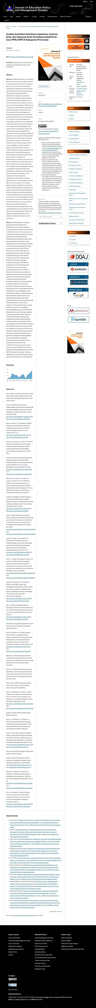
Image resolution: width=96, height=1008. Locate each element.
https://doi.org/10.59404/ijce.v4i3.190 (17, 617)
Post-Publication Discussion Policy (45, 957)
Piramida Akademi (81, 88)
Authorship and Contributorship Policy (72, 949)
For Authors (72, 239)
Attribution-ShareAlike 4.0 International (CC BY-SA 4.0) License (51, 150)
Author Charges (73, 172)
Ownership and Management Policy (19, 940)
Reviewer (71, 115)
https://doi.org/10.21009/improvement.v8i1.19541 (21, 529)
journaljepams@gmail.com (21, 999)
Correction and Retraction (76, 220)
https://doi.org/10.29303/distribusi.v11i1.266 (19, 783)
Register (18, 16)
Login (11, 16)
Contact (71, 119)
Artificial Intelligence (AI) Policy (78, 155)
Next (58, 911)
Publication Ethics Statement (43, 940)
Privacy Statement (74, 142)
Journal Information (14, 938)
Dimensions (79, 94)
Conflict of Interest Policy (76, 213)
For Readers (72, 236)
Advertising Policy (40, 952)
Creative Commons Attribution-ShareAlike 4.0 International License (48, 131)
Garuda (78, 93)
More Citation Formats (46, 216)
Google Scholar (80, 91)
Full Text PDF (44, 86)
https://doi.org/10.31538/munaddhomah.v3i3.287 (20, 573)
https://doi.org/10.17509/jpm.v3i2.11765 (18, 804)
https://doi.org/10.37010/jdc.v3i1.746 (17, 435)
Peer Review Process (75, 165)
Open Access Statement (76, 176)
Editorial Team (73, 112)
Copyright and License (75, 179)
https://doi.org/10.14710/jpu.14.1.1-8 (20, 765)
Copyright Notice (74, 138)
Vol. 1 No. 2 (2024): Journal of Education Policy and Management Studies (38, 26)
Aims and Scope (73, 162)
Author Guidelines (74, 131)
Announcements (52, 16)
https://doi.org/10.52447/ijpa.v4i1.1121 (17, 598)
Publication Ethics (74, 158)
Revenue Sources (74, 216)
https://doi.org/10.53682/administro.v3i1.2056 (19, 704)
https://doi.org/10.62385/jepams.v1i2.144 (21, 57)
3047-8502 (79, 76)
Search (89, 16)
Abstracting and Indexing (76, 223)
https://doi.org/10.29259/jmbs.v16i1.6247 (18, 646)
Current (34, 16)
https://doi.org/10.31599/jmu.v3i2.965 (17, 508)
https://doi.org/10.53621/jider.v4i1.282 (17, 552)
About (7, 20)
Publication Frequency (75, 169)
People (26, 16)
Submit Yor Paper (65, 16)
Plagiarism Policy (40, 969)
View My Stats (12, 989)
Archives (42, 16)
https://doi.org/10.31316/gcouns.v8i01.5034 (19, 469)
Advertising (72, 190)
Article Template (74, 135)
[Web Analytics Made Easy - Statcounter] (12, 986)
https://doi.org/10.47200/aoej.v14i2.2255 (18, 416)
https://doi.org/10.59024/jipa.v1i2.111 (19, 744)
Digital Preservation (75, 186)
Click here (79, 97)
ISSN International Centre (80, 82)
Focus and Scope (13, 943)
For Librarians (73, 243)
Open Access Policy (41, 943)
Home (5, 16)
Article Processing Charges (69, 943)
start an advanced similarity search (24, 915)
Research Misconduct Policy (77, 204)
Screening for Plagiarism (76, 183)
